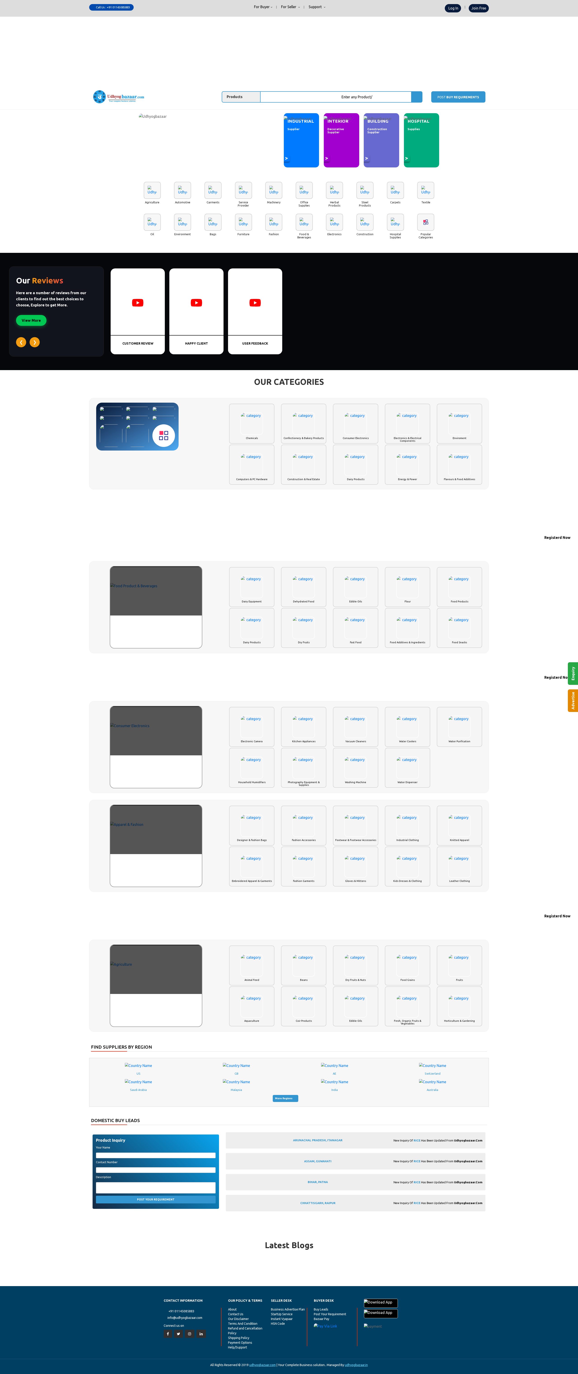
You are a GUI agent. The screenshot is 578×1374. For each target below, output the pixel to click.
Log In (452, 8)
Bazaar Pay (321, 1319)
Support (315, 7)
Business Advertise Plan (288, 1309)
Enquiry (573, 673)
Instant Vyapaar (282, 1319)
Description (103, 1177)
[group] (355, 1138)
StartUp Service (282, 1314)
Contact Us (235, 1314)
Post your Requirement (156, 1199)
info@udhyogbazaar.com (185, 1318)
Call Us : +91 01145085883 (112, 7)
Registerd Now (557, 538)
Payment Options (240, 1342)
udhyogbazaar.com (262, 1365)
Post (458, 97)
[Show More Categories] (163, 435)
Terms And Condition (242, 1323)
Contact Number (107, 1162)
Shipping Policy (238, 1338)
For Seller (288, 7)
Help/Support (237, 1347)
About (232, 1309)
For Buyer (261, 7)
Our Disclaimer (238, 1319)
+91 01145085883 (181, 1311)
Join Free (478, 8)
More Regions (284, 1098)
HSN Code (278, 1323)
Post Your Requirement (330, 1314)
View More (31, 320)
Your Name (103, 1147)
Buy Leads (321, 1309)
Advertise (573, 700)
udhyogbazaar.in (356, 1365)
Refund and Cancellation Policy (245, 1331)
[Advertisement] (289, 50)
